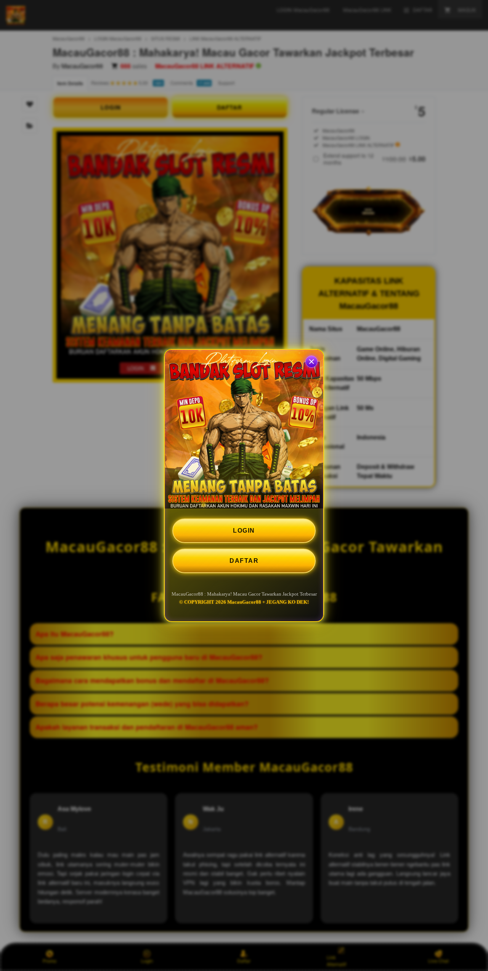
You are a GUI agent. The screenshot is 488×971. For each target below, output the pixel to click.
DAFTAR (244, 560)
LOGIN (244, 530)
